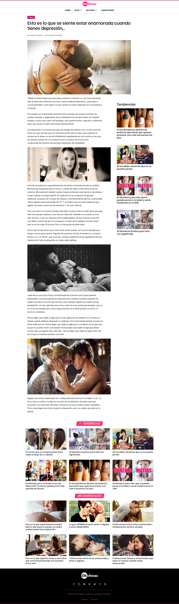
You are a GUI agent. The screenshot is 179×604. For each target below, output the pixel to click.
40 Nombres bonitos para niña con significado (133, 232)
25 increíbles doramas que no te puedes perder (134, 167)
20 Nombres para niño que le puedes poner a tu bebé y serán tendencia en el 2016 (134, 200)
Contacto (84, 599)
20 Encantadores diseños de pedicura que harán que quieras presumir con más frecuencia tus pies (134, 133)
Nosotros (94, 599)
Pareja (31, 17)
